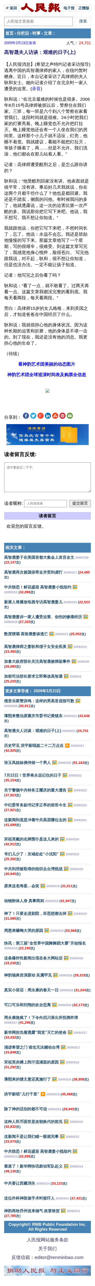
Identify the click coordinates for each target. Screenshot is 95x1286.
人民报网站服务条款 (47, 1239)
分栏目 (23, 33)
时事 (36, 33)
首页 (9, 33)
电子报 (69, 8)
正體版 (83, 8)
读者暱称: (13, 503)
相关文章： (15, 547)
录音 (36, 88)
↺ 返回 (12, 8)
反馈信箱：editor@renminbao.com (47, 1257)
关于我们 (47, 1248)
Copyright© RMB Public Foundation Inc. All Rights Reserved (47, 1227)
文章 (48, 33)
